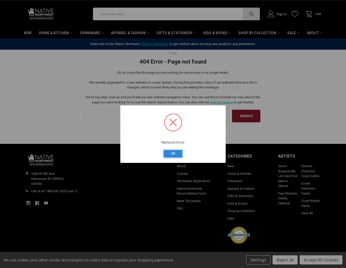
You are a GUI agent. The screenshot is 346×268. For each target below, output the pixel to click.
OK (173, 153)
